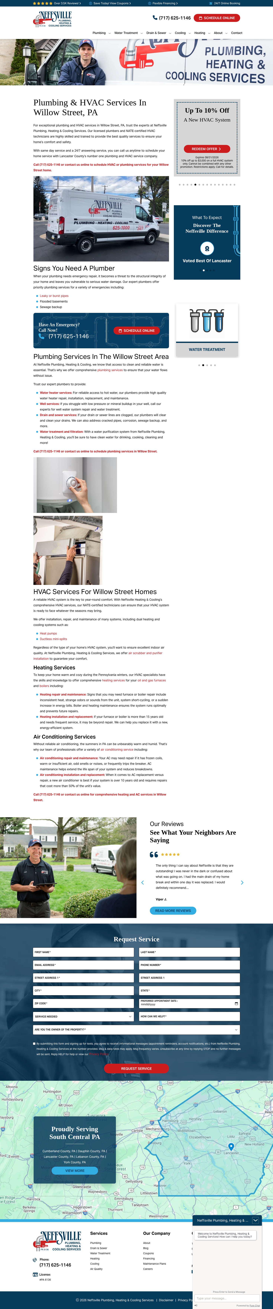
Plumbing (95, 1243)
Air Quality (96, 1269)
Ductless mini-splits (53, 639)
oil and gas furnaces (152, 680)
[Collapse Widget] (255, 1220)
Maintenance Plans (154, 1263)
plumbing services (110, 370)
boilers (44, 686)
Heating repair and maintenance (63, 694)
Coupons (148, 1253)
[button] (180, 185)
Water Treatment (100, 1253)
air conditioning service (117, 750)
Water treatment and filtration (61, 432)
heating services (113, 680)
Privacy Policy (98, 1054)
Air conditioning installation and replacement (72, 775)
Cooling (94, 1263)
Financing (149, 1258)
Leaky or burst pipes (54, 296)
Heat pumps (48, 633)
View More (74, 1171)
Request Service (136, 1068)
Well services (49, 404)
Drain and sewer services (58, 415)
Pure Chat (255, 1305)
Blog (145, 1248)
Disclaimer (166, 1300)
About (146, 1243)
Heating (95, 1258)
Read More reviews (173, 911)
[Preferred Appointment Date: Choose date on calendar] (236, 1003)
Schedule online (139, 330)
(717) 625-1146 (175, 18)
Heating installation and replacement (66, 717)
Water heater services (55, 393)
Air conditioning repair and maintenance (69, 758)
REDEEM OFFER (204, 149)
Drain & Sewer (98, 1248)
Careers (148, 1269)
